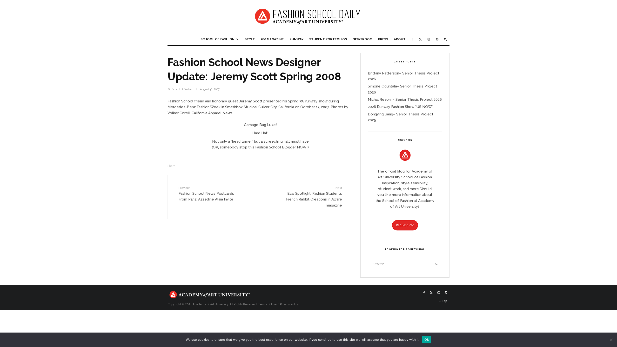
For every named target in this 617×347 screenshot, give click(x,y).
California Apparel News (212, 113)
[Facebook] (412, 39)
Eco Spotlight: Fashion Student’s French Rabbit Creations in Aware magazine (314, 196)
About (400, 39)
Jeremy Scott (250, 101)
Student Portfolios (328, 39)
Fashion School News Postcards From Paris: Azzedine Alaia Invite (206, 193)
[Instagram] (429, 39)
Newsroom (362, 39)
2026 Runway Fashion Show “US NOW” (400, 107)
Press (383, 39)
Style (250, 39)
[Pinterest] (437, 39)
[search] (437, 264)
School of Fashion (218, 39)
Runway (296, 39)
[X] (420, 39)
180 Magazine (272, 39)
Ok (426, 339)
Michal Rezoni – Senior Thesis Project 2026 (405, 99)
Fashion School (180, 101)
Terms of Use (267, 304)
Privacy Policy (289, 304)
